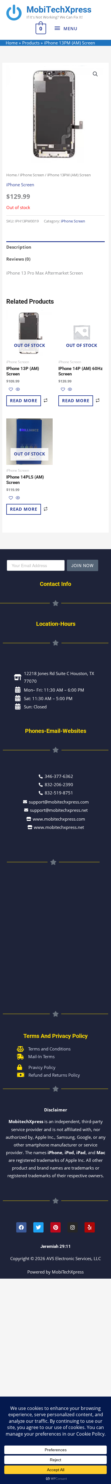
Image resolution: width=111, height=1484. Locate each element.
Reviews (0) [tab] (18, 259)
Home (11, 174)
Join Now (82, 565)
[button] (95, 74)
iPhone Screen (32, 174)
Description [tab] (18, 247)
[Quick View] (17, 389)
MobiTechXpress (58, 10)
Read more (23, 400)
